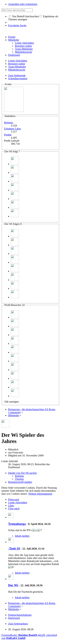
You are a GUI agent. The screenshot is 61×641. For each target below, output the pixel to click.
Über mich (13, 508)
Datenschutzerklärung (20, 614)
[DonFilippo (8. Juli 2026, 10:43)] (15, 369)
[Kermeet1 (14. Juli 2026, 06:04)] (15, 352)
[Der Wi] (11, 578)
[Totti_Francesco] (15, 181)
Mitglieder (13, 39)
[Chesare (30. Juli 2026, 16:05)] (15, 334)
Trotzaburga (17, 524)
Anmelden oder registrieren (22, 4)
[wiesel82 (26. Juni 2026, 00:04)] (15, 378)
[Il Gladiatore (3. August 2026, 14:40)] (15, 326)
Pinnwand (13, 499)
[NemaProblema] (15, 236)
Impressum (14, 618)
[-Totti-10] (11, 541)
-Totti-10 (14, 548)
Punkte (8, 134)
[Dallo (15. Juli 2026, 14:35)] (15, 343)
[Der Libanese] (15, 190)
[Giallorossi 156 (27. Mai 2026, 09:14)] (15, 387)
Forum (11, 36)
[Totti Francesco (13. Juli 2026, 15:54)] (15, 361)
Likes (11, 505)
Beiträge (8, 122)
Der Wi (13, 585)
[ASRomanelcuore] (15, 207)
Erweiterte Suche (17, 25)
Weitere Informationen (40, 493)
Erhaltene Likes (12, 128)
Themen (19, 479)
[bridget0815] (15, 216)
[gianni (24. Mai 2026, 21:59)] (15, 396)
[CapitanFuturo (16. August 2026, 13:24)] (15, 317)
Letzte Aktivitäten (17, 502)
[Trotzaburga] (15, 244)
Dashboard (14, 55)
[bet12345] (15, 163)
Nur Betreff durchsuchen (25, 16)
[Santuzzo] (15, 172)
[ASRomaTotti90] (15, 198)
